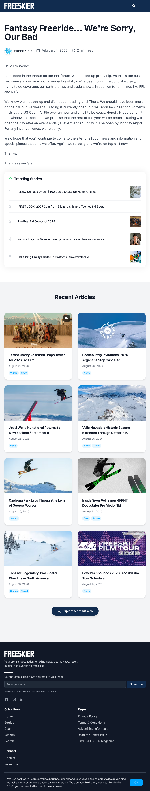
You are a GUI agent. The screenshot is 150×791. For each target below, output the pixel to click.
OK (136, 782)
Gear (7, 728)
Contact (9, 758)
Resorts (9, 735)
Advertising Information (94, 728)
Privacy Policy (88, 716)
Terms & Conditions (91, 722)
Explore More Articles (78, 611)
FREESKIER (23, 51)
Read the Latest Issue (92, 735)
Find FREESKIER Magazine (96, 741)
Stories (9, 722)
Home (8, 716)
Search (9, 741)
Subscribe (136, 684)
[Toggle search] (134, 6)
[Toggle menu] (143, 5)
